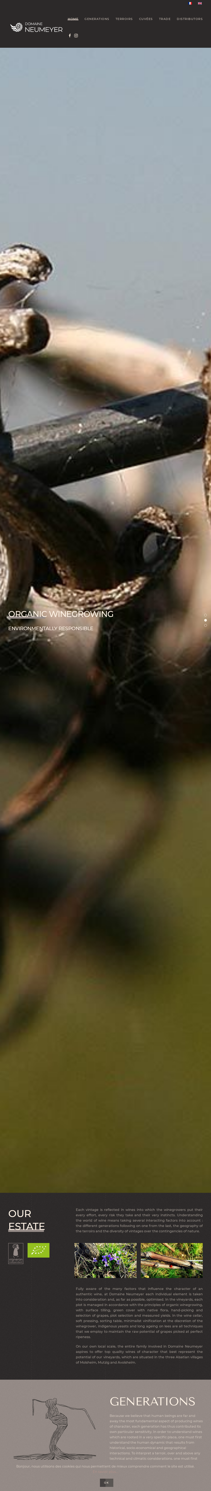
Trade (165, 19)
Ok (106, 1482)
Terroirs (124, 19)
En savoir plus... (105, 1472)
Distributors (190, 19)
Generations (96, 19)
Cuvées (146, 19)
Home (73, 19)
